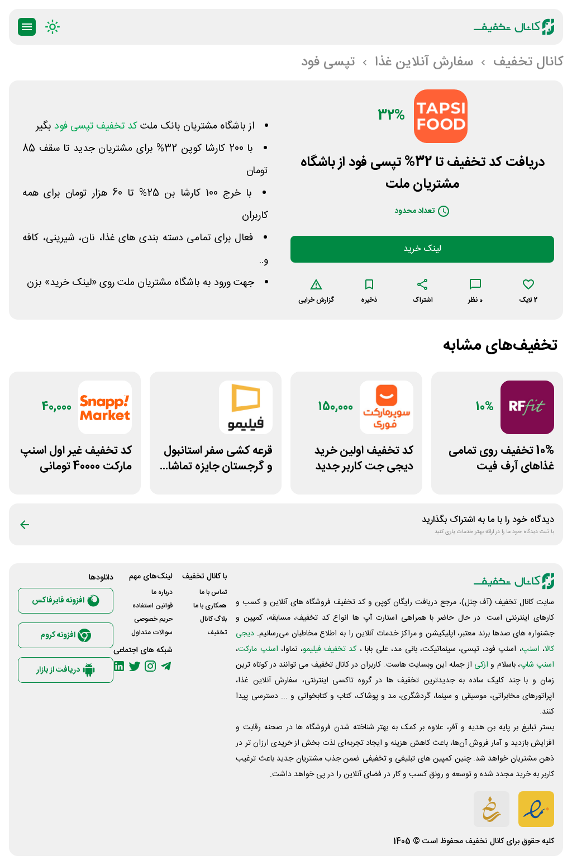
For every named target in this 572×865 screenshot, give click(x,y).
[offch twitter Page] (134, 666)
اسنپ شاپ (537, 665)
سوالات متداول (152, 632)
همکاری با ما (210, 605)
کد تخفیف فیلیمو (330, 649)
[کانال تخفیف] (514, 27)
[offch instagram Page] (150, 666)
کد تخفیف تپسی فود (95, 126)
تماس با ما (213, 592)
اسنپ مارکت (258, 649)
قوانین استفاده (152, 605)
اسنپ (531, 649)
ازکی (481, 665)
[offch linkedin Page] (119, 666)
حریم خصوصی (153, 619)
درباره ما (162, 592)
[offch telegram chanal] (166, 666)
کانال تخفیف (484, 841)
